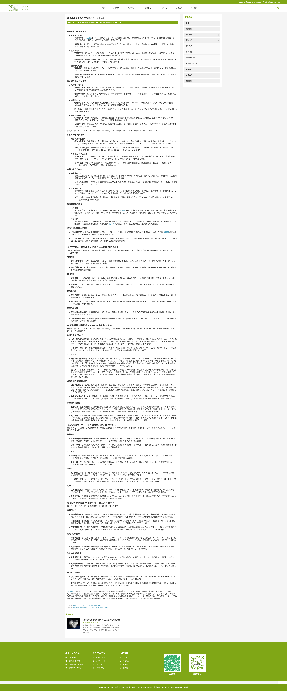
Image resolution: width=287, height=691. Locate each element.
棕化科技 (71, 591)
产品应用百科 (84, 22)
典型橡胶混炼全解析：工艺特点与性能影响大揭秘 (90, 607)
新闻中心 (92, 22)
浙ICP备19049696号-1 (144, 687)
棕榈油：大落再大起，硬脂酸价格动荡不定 (88, 605)
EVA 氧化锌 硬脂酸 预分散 (106, 22)
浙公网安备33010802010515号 (165, 687)
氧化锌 (122, 210)
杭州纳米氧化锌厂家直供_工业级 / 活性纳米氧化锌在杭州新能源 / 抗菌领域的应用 (101, 621)
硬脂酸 (88, 38)
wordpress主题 (182, 687)
